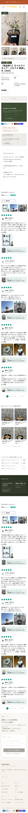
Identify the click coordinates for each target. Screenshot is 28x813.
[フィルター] (2, 200)
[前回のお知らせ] (3, 2)
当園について (18, 786)
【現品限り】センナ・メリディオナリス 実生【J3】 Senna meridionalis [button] (16, 360)
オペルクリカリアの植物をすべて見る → (14, 446)
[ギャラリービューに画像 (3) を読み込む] (22, 51)
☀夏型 (4, 62)
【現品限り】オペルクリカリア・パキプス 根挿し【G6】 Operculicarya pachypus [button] (16, 251)
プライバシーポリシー (20, 802)
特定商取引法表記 (19, 799)
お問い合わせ (4, 792)
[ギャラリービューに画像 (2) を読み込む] (14, 51)
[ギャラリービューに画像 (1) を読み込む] (5, 51)
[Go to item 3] (21, 208)
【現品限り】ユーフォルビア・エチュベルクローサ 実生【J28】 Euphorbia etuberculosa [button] (16, 390)
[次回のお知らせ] (25, 2)
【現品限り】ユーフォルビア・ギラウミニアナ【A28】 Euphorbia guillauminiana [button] (16, 318)
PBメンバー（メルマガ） (7, 799)
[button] (3, 7)
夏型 (15, 78)
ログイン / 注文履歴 (6, 802)
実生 (9, 62)
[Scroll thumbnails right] (25, 208)
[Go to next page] (23, 396)
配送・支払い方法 (5, 786)
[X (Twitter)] (6, 777)
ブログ (16, 789)
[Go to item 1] (5, 208)
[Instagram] (2, 777)
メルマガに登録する (9, 118)
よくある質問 (4, 789)
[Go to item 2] (13, 208)
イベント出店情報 (19, 792)
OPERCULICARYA (23, 62)
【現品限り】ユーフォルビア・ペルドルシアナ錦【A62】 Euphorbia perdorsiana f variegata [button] (16, 280)
